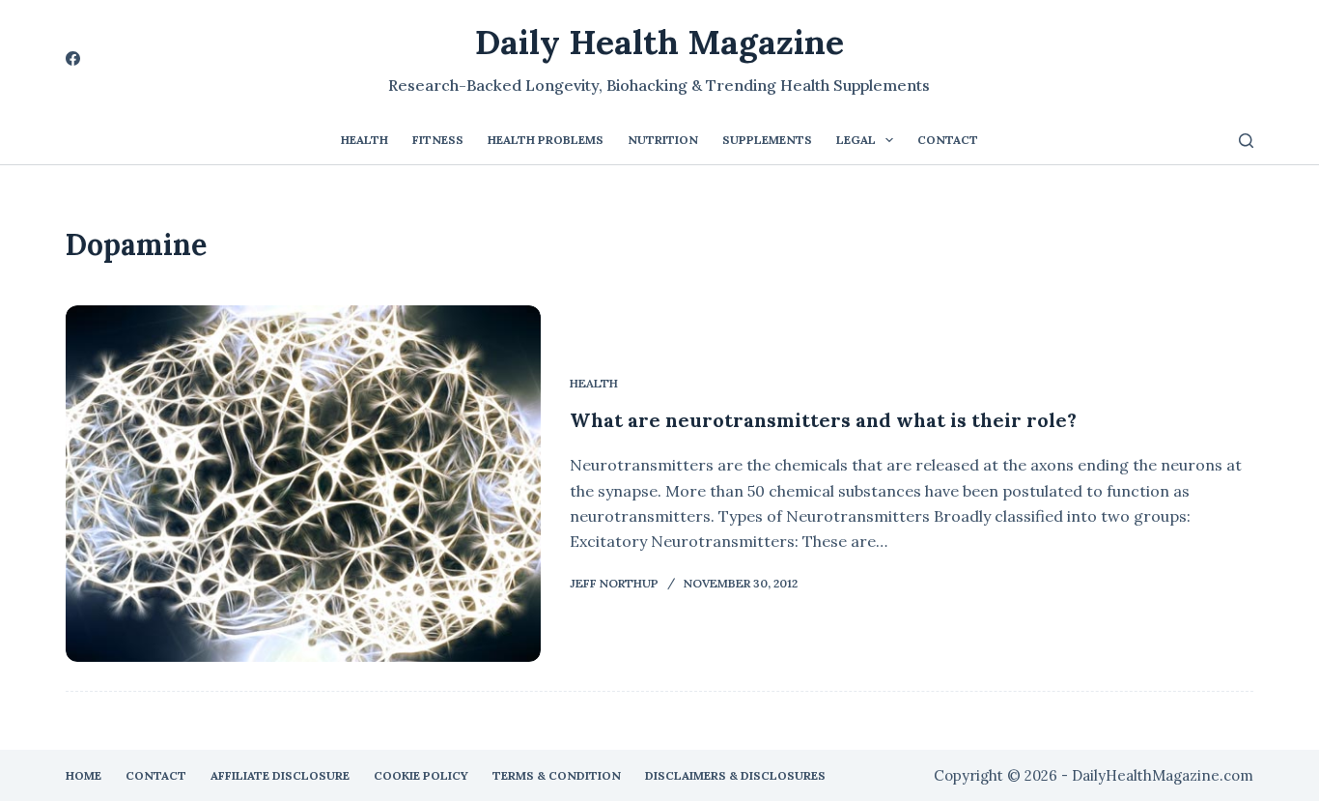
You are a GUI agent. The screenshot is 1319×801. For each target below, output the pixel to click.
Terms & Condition (556, 775)
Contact (947, 139)
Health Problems (545, 139)
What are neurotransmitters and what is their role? (823, 420)
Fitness (437, 139)
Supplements (767, 139)
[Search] (1246, 140)
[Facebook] (73, 58)
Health (364, 139)
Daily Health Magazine (659, 42)
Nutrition (663, 139)
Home (83, 775)
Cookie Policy (421, 775)
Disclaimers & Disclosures (735, 775)
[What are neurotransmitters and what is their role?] (303, 483)
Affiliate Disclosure (280, 775)
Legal (856, 139)
